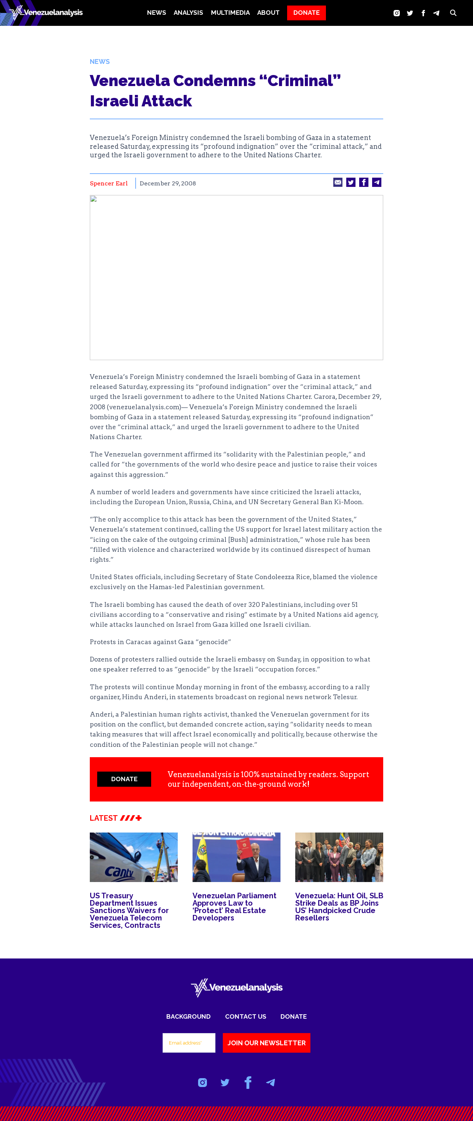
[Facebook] (423, 13)
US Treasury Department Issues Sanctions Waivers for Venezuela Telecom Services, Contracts (129, 910)
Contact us (245, 1016)
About (268, 12)
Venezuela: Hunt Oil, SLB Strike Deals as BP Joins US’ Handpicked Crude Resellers (339, 906)
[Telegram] (436, 13)
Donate (293, 1016)
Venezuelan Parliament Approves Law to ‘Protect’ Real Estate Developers (234, 906)
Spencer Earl (109, 183)
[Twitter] (410, 13)
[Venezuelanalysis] (46, 13)
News (156, 12)
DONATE (306, 12)
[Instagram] (396, 13)
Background (188, 1016)
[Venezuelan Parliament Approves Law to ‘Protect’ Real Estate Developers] (236, 857)
